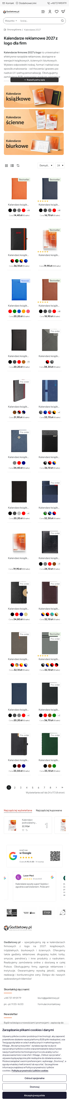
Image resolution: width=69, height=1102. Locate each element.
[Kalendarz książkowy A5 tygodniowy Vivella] (19, 188)
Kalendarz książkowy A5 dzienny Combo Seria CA (50, 608)
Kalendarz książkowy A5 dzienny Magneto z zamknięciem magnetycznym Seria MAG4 (50, 355)
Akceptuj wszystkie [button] (34, 1095)
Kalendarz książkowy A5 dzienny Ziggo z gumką (19, 406)
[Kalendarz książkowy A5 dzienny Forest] (19, 744)
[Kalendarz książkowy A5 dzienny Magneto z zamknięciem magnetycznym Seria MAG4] (49, 340)
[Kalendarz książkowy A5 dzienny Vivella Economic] (49, 188)
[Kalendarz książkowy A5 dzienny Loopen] (49, 390)
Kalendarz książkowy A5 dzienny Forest (19, 759)
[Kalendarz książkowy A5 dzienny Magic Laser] (49, 441)
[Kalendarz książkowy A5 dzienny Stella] (49, 491)
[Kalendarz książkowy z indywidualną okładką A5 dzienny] (49, 239)
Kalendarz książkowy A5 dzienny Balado (50, 557)
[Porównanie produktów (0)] (17, 165)
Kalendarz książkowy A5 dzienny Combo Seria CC (50, 658)
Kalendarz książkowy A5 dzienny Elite (50, 709)
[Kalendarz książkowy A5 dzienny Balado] (49, 542)
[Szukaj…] (62, 21)
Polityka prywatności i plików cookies (30, 1070)
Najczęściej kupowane (49, 810)
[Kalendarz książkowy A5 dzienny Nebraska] (19, 340)
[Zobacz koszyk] (63, 11)
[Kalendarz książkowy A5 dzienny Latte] (19, 441)
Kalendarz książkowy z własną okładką (19, 557)
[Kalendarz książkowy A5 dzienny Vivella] (49, 289)
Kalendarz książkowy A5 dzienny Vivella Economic (50, 204)
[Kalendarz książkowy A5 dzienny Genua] (49, 744)
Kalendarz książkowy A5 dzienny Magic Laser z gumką (19, 254)
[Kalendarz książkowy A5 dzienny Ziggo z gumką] (19, 390)
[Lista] (12, 165)
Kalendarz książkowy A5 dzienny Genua (50, 759)
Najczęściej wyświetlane (18, 810)
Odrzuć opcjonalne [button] (35, 1078)
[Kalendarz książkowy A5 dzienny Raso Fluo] (19, 289)
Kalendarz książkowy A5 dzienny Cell (19, 608)
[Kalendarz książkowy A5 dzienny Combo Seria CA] (49, 592)
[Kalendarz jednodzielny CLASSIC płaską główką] (12, 825)
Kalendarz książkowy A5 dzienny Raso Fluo (19, 305)
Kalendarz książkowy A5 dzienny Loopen (50, 406)
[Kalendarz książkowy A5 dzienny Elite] (49, 693)
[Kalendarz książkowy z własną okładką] (19, 542)
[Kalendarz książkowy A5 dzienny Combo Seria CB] (19, 643)
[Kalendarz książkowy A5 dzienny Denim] (19, 693)
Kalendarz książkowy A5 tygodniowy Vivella (19, 204)
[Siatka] (6, 165)
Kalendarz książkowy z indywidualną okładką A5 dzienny (50, 254)
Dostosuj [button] (34, 1086)
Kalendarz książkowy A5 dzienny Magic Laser (50, 456)
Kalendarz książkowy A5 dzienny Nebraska (19, 355)
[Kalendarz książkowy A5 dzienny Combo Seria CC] (49, 643)
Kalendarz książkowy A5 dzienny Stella (50, 507)
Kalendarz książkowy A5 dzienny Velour (19, 507)
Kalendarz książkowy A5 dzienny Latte (19, 456)
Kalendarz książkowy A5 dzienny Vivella (50, 305)
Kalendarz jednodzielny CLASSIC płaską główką (30, 821)
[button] (34, 79)
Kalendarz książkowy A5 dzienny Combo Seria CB (19, 658)
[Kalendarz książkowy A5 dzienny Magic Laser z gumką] (19, 239)
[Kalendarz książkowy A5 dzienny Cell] (19, 592)
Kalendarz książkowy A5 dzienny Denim (19, 709)
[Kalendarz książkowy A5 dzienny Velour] (19, 491)
